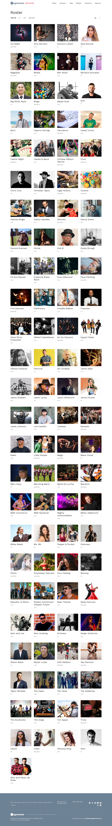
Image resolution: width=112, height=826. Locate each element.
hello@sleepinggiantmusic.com (93, 818)
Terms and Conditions (24, 820)
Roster (54, 3)
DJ (19, 18)
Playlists (78, 3)
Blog (71, 3)
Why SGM (13, 805)
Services (62, 3)
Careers (34, 802)
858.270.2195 (29, 3)
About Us (98, 3)
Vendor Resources (48, 802)
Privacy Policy (13, 820)
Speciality (32, 18)
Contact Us (88, 3)
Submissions (40, 802)
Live (24, 18)
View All (13, 18)
